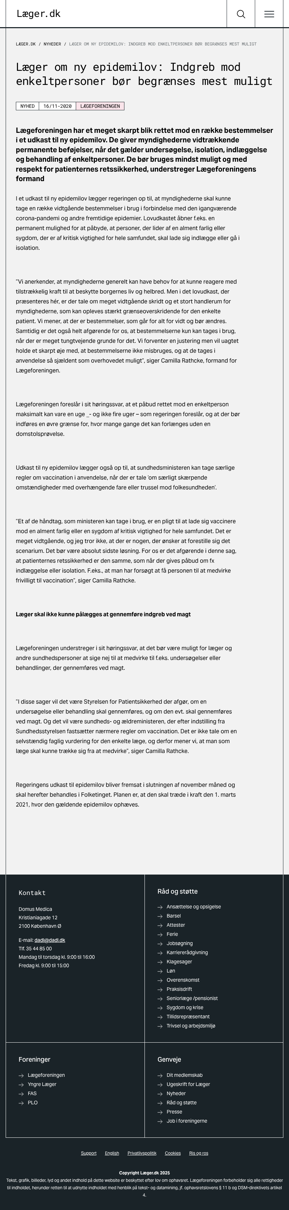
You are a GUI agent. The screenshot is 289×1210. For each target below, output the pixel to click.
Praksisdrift (179, 989)
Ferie (172, 934)
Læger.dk (26, 44)
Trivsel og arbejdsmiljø (191, 1026)
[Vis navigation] (269, 14)
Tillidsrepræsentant (188, 1016)
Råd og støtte (182, 1102)
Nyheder (52, 44)
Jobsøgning (180, 943)
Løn (171, 971)
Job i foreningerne (187, 1121)
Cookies (173, 1153)
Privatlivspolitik (142, 1153)
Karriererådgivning (187, 952)
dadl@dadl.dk (50, 940)
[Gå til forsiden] (39, 14)
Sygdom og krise (185, 1007)
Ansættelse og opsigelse (194, 906)
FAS (32, 1093)
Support (89, 1153)
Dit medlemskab (185, 1075)
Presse (174, 1112)
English (112, 1153)
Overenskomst (183, 980)
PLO (33, 1102)
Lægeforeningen (46, 1075)
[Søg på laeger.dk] (241, 14)
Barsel (174, 916)
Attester (176, 925)
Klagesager (179, 961)
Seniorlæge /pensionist (192, 998)
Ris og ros (198, 1153)
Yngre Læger (42, 1084)
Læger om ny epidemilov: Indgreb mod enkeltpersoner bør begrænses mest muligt (163, 44)
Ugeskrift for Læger (188, 1084)
